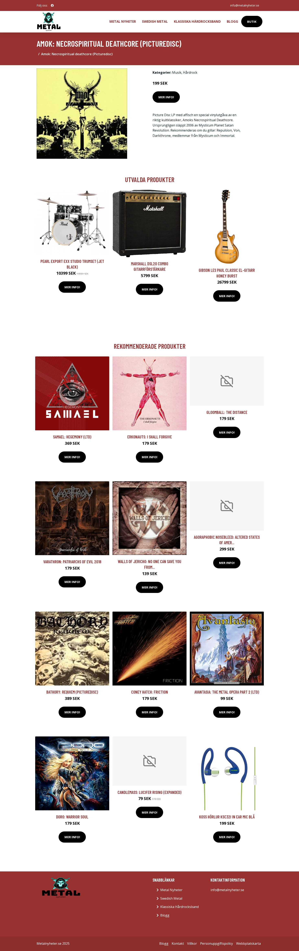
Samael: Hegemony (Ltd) (72, 436)
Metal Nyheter (122, 21)
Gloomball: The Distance (226, 412)
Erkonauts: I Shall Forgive (149, 436)
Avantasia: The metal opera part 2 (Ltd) (226, 691)
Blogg (232, 21)
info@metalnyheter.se (244, 5)
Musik (176, 72)
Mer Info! (166, 97)
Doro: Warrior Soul (72, 816)
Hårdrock (190, 72)
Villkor (192, 943)
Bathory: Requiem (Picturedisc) (72, 691)
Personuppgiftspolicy (216, 943)
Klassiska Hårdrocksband (197, 21)
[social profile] (52, 5)
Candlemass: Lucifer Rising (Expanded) (149, 792)
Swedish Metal (155, 21)
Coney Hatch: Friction (149, 691)
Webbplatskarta (248, 943)
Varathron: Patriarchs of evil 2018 (72, 561)
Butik (251, 21)
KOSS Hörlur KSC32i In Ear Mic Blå (227, 816)
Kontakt (178, 943)
